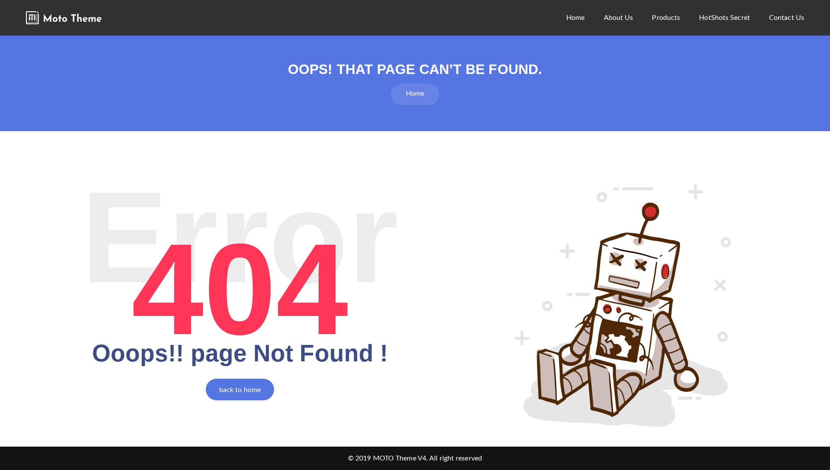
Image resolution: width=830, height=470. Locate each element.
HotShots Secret (724, 17)
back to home (240, 389)
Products (666, 17)
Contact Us (786, 17)
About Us (618, 17)
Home (575, 17)
